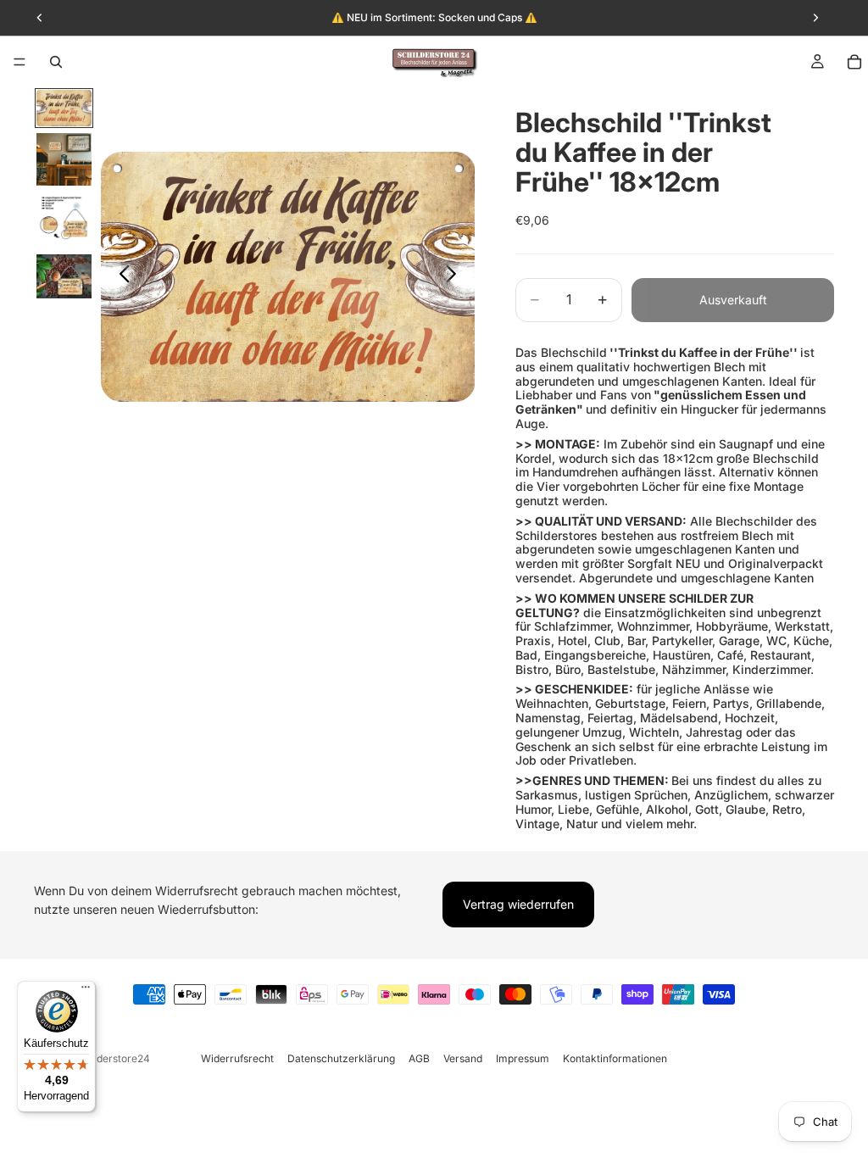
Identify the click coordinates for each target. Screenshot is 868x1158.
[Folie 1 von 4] (64, 108)
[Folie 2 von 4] (64, 159)
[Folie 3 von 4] (64, 220)
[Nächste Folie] (456, 276)
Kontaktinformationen (615, 1058)
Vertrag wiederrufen (518, 904)
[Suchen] (56, 62)
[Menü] (19, 61)
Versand (462, 1058)
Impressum (522, 1058)
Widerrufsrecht (237, 1058)
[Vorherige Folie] (120, 276)
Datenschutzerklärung (341, 1058)
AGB (419, 1058)
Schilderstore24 (111, 1058)
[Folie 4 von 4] (64, 276)
